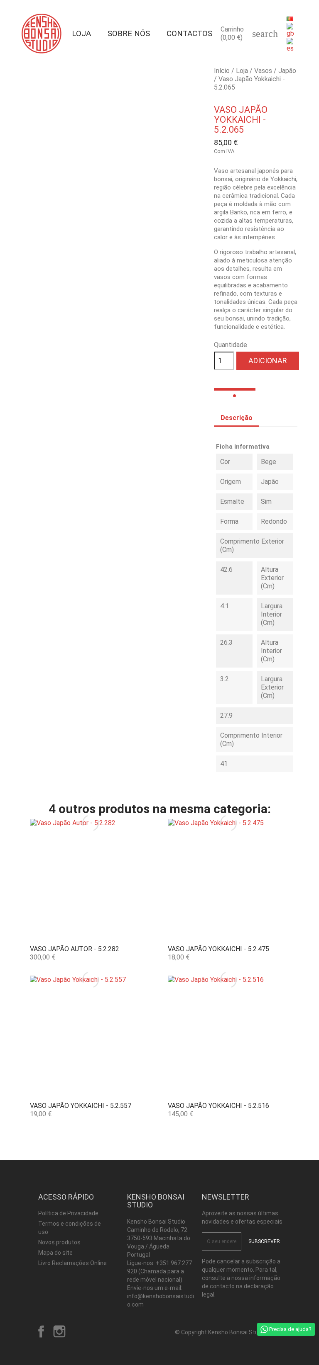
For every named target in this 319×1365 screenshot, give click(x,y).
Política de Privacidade (68, 1213)
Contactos (189, 33)
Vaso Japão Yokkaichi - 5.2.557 (80, 1106)
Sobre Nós (129, 33)
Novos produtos (59, 1242)
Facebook (41, 1331)
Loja (81, 33)
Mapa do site (55, 1252)
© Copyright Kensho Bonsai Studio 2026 (228, 1332)
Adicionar (267, 360)
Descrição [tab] (237, 418)
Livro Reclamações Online (72, 1263)
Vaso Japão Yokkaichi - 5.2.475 (218, 949)
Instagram (59, 1331)
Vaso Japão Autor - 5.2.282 (74, 949)
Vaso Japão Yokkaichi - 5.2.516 (218, 1106)
